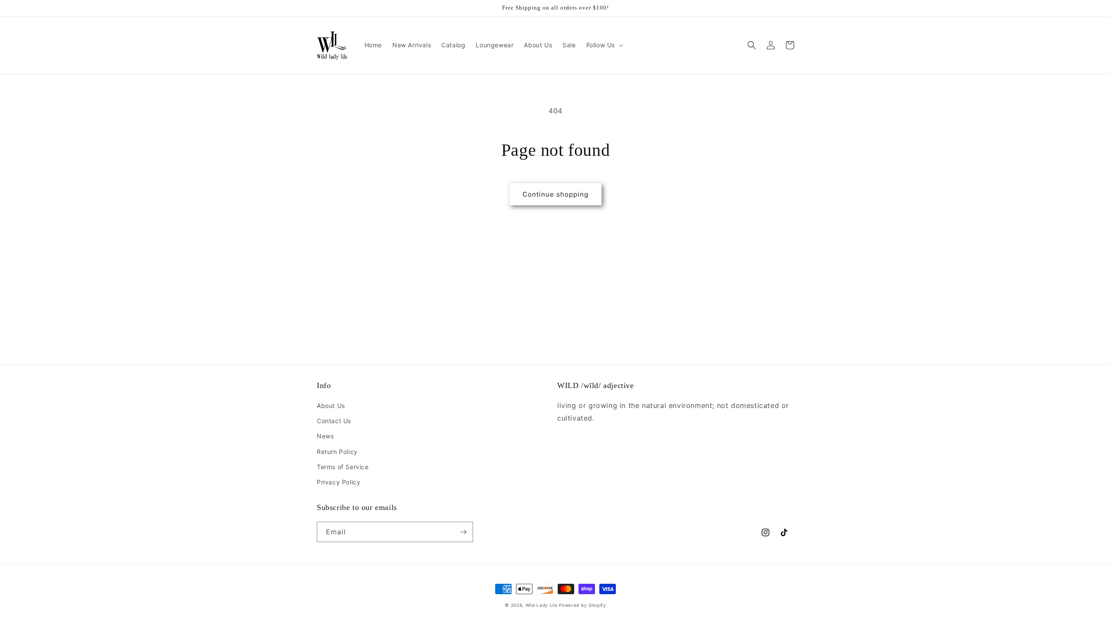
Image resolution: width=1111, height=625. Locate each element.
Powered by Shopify (582, 605)
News (325, 436)
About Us (331, 405)
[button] (604, 45)
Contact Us (334, 420)
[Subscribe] (463, 532)
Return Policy (337, 451)
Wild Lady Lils (542, 605)
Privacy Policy (338, 482)
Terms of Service (343, 466)
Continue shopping (555, 194)
